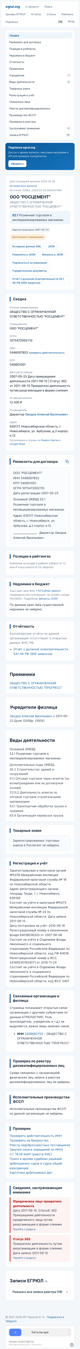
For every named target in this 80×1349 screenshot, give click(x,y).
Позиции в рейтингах (22, 48)
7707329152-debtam (48, 590)
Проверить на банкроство (29, 1140)
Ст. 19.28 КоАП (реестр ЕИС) (31, 1154)
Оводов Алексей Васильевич (46, 414)
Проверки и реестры (22, 121)
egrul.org (13, 7)
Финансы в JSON (52, 254)
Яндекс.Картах (50, 440)
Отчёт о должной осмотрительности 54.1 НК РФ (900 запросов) (38, 280)
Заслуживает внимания (39, 128)
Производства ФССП (22, 115)
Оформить (17, 163)
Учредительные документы (29, 270)
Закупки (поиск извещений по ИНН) (36, 1149)
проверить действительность (47, 352)
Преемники (16, 68)
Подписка (12, 21)
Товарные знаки (19, 88)
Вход (71, 21)
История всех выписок (23, 185)
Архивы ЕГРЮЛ (15, 14)
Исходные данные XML (26, 246)
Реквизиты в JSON (23, 254)
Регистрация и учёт (21, 95)
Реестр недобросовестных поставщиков (40, 1145)
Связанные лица (19, 101)
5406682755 (34, 1034)
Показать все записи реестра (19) (40, 1292)
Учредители (39, 75)
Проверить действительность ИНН (36, 1136)
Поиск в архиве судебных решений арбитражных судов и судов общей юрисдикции (36, 1163)
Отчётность (16, 62)
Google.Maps (17, 443)
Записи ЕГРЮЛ (39, 135)
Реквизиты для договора (25, 42)
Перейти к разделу (24, 1229)
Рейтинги (67, 14)
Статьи (51, 14)
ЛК (60, 22)
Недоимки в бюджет (22, 55)
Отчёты (36, 14)
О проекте (32, 6)
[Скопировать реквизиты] (67, 461)
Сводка (14, 35)
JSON (51, 246)
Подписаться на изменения (29, 262)
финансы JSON (48, 598)
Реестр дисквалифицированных (29, 108)
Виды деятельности (39, 81)
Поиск (48, 6)
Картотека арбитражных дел (31, 1172)
